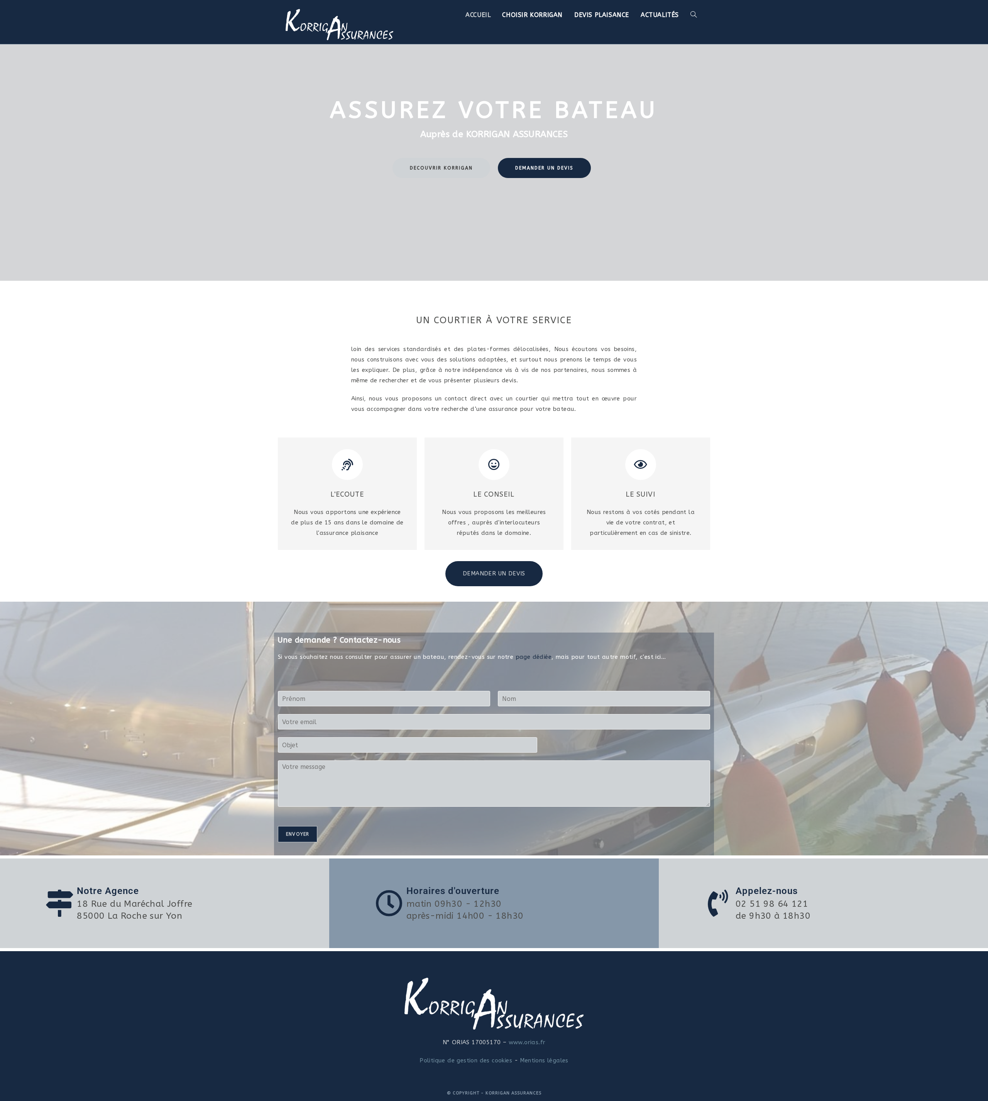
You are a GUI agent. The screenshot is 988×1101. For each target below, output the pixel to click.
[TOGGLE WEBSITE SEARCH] (693, 15)
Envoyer (297, 834)
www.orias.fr (525, 1042)
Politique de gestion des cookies (466, 1060)
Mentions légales (544, 1060)
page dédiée (534, 656)
